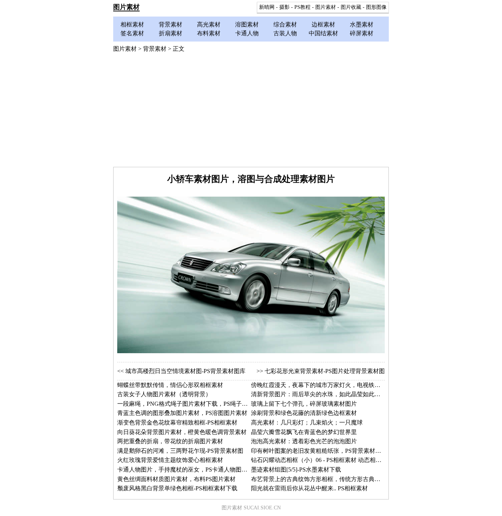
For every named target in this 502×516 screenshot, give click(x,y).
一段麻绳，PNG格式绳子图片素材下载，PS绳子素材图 (188, 404)
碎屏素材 (361, 33)
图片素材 (126, 7)
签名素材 (132, 33)
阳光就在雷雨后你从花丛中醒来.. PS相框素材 (309, 488)
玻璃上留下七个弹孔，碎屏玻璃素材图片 (304, 404)
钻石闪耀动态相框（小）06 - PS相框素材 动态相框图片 (322, 460)
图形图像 (376, 7)
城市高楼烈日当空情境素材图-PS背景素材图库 (185, 371)
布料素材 (208, 33)
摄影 (284, 7)
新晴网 (267, 7)
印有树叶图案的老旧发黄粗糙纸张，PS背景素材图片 (319, 451)
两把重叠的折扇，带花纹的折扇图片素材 (170, 441)
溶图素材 (247, 24)
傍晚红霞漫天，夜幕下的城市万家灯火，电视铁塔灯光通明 (327, 385)
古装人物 (285, 33)
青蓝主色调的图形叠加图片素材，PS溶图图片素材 (182, 413)
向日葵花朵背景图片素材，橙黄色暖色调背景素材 (182, 432)
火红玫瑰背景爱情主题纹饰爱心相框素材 (170, 460)
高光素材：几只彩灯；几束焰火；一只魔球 (307, 422)
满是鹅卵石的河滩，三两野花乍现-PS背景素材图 (180, 451)
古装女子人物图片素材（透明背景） (164, 394)
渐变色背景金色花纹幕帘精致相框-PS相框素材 (177, 422)
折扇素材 (170, 33)
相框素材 (132, 24)
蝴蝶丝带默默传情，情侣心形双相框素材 (170, 385)
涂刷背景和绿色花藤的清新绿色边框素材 (304, 413)
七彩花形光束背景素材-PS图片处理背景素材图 (325, 371)
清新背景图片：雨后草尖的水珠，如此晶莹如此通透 (318, 394)
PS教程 (302, 7)
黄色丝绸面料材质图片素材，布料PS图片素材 (176, 479)
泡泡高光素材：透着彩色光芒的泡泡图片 (304, 441)
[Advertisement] (251, 111)
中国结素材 (323, 33)
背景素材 (170, 24)
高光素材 (208, 24)
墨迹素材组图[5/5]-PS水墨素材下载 (296, 469)
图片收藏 (351, 7)
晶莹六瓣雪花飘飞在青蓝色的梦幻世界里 (304, 432)
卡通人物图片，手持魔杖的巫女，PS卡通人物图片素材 (188, 469)
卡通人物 (247, 33)
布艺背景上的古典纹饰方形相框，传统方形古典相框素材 (324, 479)
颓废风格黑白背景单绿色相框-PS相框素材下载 (177, 488)
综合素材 (285, 24)
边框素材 (323, 24)
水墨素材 (361, 24)
